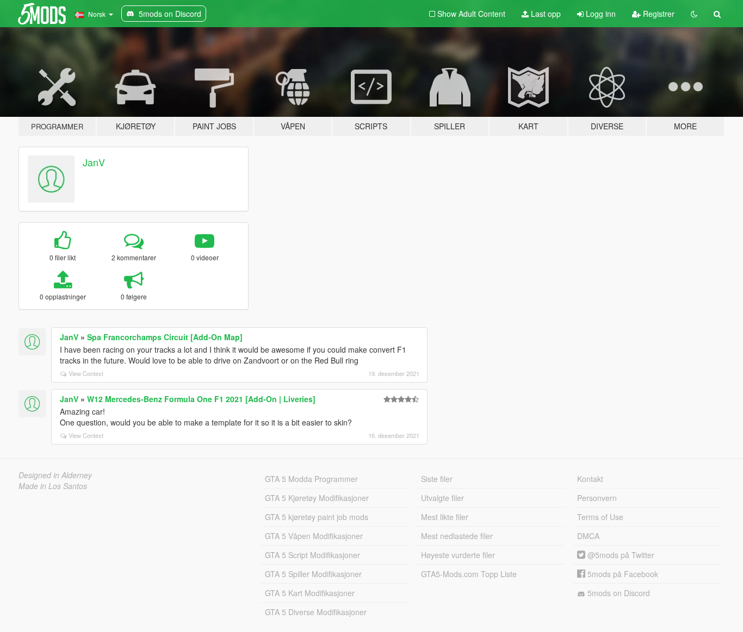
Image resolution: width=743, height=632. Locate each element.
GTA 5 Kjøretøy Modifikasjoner (317, 497)
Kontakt (590, 478)
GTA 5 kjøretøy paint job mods (316, 516)
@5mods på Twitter (619, 554)
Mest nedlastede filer (457, 535)
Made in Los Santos (52, 485)
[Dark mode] (694, 13)
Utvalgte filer (442, 497)
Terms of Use (600, 516)
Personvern (597, 497)
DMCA (588, 535)
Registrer (657, 13)
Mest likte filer (444, 516)
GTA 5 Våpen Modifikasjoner (314, 535)
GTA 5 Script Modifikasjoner (312, 554)
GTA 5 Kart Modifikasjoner (310, 592)
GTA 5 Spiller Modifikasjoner (313, 573)
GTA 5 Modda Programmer (311, 478)
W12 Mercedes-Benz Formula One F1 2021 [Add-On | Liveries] (201, 398)
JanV (94, 162)
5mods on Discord (617, 592)
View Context (86, 373)
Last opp (545, 13)
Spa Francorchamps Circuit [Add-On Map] (165, 336)
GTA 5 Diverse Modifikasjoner (316, 611)
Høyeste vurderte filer (458, 554)
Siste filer (437, 478)
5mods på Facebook (621, 573)
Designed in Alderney (55, 475)
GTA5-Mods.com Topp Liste (469, 573)
